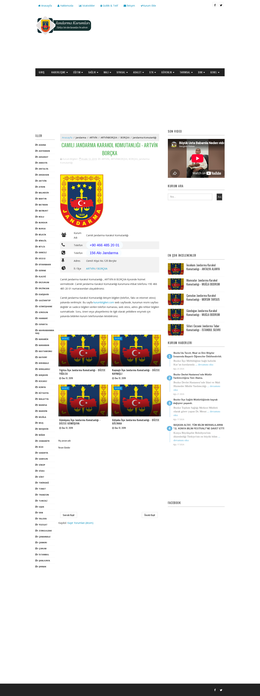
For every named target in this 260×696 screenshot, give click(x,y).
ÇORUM (43, 548)
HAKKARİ (43, 318)
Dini (200, 72)
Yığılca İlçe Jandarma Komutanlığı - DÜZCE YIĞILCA (82, 371)
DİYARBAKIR (45, 264)
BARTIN (43, 198)
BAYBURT (43, 210)
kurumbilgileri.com (103, 302)
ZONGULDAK (45, 530)
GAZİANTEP (45, 300)
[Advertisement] (160, 40)
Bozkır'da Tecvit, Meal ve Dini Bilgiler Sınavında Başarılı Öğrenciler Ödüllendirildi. (197, 355)
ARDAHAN (44, 174)
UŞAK (41, 506)
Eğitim (76, 72)
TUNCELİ (43, 500)
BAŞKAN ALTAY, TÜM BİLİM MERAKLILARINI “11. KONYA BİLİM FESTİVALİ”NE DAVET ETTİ (198, 427)
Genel (213, 72)
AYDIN (42, 186)
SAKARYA (43, 452)
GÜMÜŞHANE (45, 306)
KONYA (42, 387)
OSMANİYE (44, 441)
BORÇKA (125, 137)
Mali (106, 72)
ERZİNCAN (44, 288)
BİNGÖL (43, 240)
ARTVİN (43, 180)
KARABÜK (43, 339)
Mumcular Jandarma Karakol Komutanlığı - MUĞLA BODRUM (203, 282)
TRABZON (44, 494)
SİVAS (42, 470)
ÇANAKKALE (44, 536)
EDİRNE (42, 270)
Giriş (42, 72)
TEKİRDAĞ (44, 482)
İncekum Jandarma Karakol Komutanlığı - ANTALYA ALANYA (203, 267)
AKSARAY (43, 157)
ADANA (42, 145)
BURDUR (43, 222)
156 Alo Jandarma (104, 253)
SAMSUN (43, 458)
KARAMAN (44, 345)
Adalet (137, 72)
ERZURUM (44, 282)
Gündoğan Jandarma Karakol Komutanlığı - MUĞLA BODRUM (203, 313)
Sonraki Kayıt (68, 515)
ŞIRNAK (42, 566)
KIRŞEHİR (43, 375)
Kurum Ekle (149, 5)
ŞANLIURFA (44, 560)
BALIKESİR (44, 192)
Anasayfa (46, 5)
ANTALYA (43, 168)
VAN (41, 512)
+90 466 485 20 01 (104, 245)
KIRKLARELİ (44, 369)
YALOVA (43, 518)
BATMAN (43, 204)
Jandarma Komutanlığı (144, 137)
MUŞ (41, 423)
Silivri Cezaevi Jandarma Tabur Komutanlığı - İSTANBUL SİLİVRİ (203, 328)
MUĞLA (42, 417)
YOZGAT (43, 524)
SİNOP (42, 464)
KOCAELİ (43, 381)
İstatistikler (88, 5)
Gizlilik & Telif (110, 5)
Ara (219, 197)
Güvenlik (166, 72)
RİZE (41, 447)
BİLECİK (42, 234)
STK (151, 72)
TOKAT (42, 488)
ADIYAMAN (44, 151)
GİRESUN (43, 312)
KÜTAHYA (44, 393)
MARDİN (43, 411)
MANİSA (43, 405)
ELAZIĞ (42, 276)
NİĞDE (42, 435)
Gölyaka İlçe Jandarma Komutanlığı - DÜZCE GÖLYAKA (135, 421)
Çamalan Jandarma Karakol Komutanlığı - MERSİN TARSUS (202, 297)
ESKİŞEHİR (44, 294)
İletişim (130, 5)
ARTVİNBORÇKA (109, 137)
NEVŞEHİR (43, 429)
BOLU (41, 216)
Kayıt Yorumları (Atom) (80, 523)
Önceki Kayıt (149, 515)
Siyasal (121, 72)
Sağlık (92, 72)
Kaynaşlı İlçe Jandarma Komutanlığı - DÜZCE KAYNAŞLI (136, 371)
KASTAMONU (45, 351)
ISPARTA (43, 324)
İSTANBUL (44, 554)
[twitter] (221, 4)
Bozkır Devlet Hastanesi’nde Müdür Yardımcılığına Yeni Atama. (192, 376)
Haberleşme (58, 72)
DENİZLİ (43, 252)
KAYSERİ (43, 357)
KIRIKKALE (44, 363)
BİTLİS (42, 246)
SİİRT (41, 477)
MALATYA (44, 399)
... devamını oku (204, 364)
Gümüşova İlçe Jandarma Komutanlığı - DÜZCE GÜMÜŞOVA (80, 421)
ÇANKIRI (43, 542)
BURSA (42, 228)
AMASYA (43, 162)
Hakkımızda (66, 5)
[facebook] (215, 4)
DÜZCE (42, 258)
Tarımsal (185, 72)
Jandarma (81, 137)
